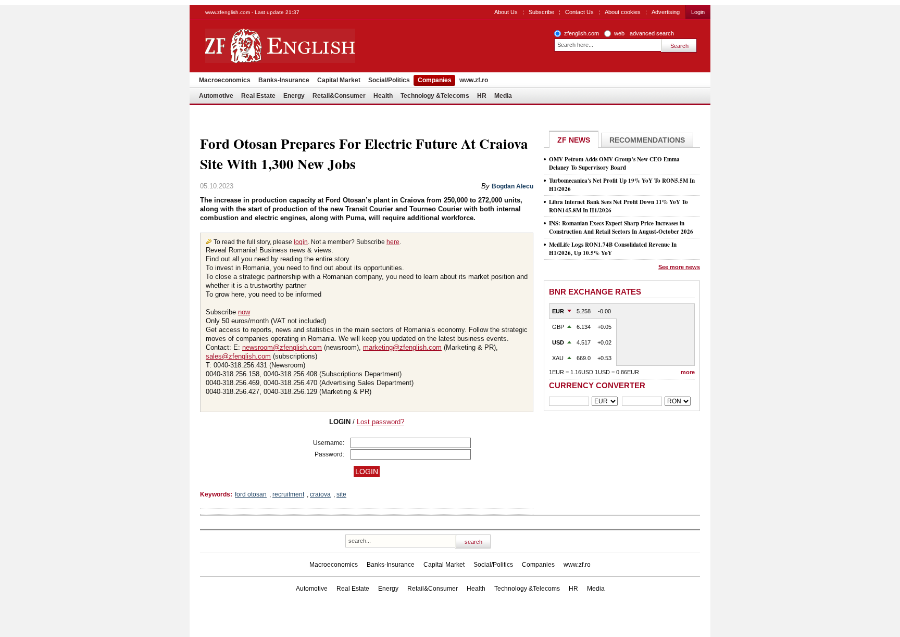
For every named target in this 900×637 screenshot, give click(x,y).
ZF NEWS (573, 140)
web (619, 33)
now (244, 312)
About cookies (623, 12)
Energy (294, 95)
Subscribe (541, 12)
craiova (320, 494)
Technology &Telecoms (435, 95)
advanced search (652, 33)
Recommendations (647, 140)
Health (383, 95)
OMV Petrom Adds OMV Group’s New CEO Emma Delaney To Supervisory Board (614, 163)
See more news (679, 267)
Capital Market (338, 80)
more (688, 372)
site (341, 494)
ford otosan (251, 494)
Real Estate (258, 95)
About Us (506, 12)
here (392, 242)
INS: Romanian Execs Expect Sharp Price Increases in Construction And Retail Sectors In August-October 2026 (621, 227)
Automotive (216, 95)
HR (481, 95)
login (301, 242)
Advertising (666, 12)
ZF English (317, 46)
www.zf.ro (473, 80)
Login (698, 12)
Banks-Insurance (283, 80)
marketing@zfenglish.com (402, 347)
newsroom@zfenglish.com (282, 347)
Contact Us (579, 12)
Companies (435, 80)
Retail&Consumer (339, 95)
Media (503, 95)
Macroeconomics (225, 80)
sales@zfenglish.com (238, 356)
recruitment (288, 494)
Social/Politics (389, 80)
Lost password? (380, 422)
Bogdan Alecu (512, 186)
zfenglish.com (581, 33)
